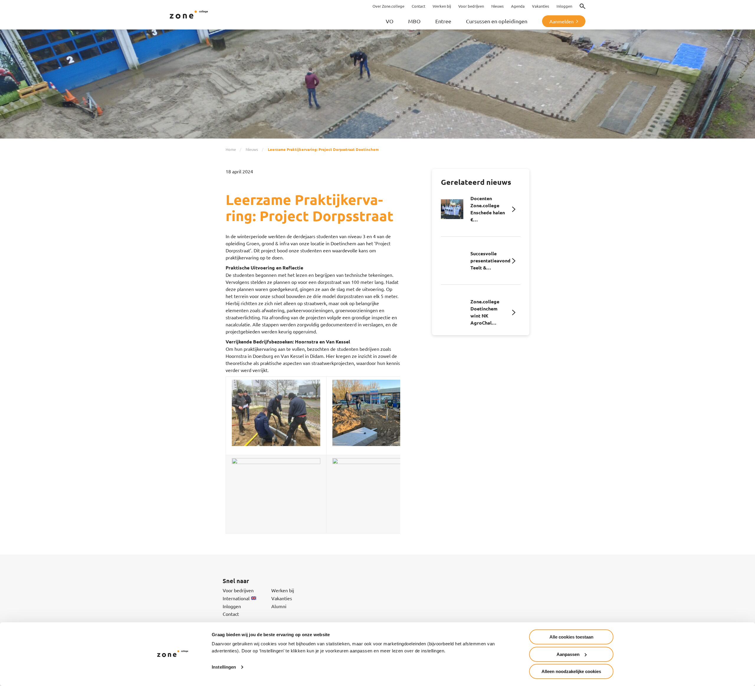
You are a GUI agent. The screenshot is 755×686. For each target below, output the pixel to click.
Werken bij (282, 590)
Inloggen (232, 606)
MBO (414, 21)
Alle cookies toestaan (571, 636)
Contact (231, 613)
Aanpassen (568, 654)
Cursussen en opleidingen (496, 21)
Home (231, 149)
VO (389, 21)
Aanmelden (561, 21)
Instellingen (224, 666)
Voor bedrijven (238, 590)
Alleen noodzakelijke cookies (571, 671)
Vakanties (281, 598)
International (236, 598)
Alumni (278, 606)
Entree (443, 21)
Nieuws (252, 149)
